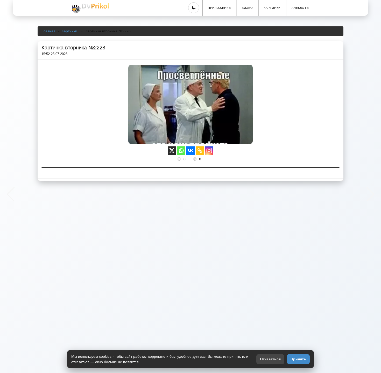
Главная (48, 31)
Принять (298, 359)
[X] (172, 150)
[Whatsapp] (181, 150)
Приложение (219, 7)
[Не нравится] (195, 159)
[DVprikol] (89, 8)
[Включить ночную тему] (193, 7)
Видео (247, 7)
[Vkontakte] (190, 150)
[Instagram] (209, 150)
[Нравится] (180, 159)
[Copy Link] (200, 150)
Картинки (272, 7)
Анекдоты (300, 7)
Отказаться (270, 359)
